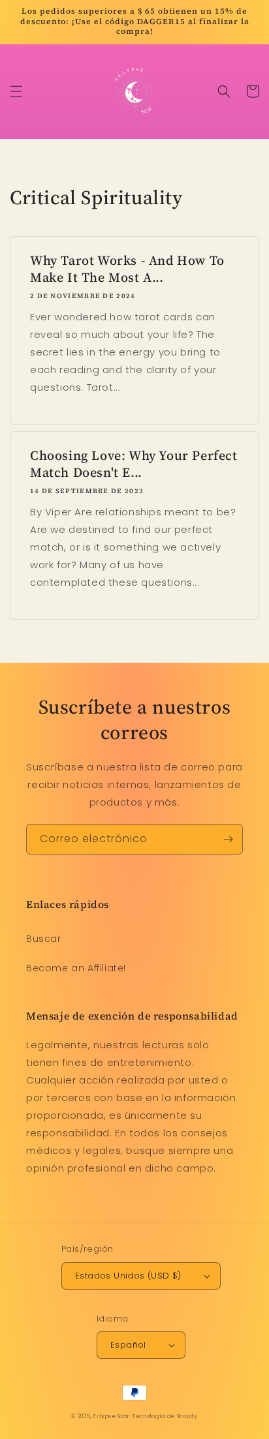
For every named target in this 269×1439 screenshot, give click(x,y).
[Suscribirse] (228, 839)
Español (128, 1345)
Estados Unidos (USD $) (128, 1275)
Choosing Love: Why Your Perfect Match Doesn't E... (134, 464)
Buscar (43, 938)
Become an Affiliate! (76, 968)
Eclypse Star (111, 1416)
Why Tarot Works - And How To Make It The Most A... (127, 269)
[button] (16, 91)
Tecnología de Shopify (165, 1416)
